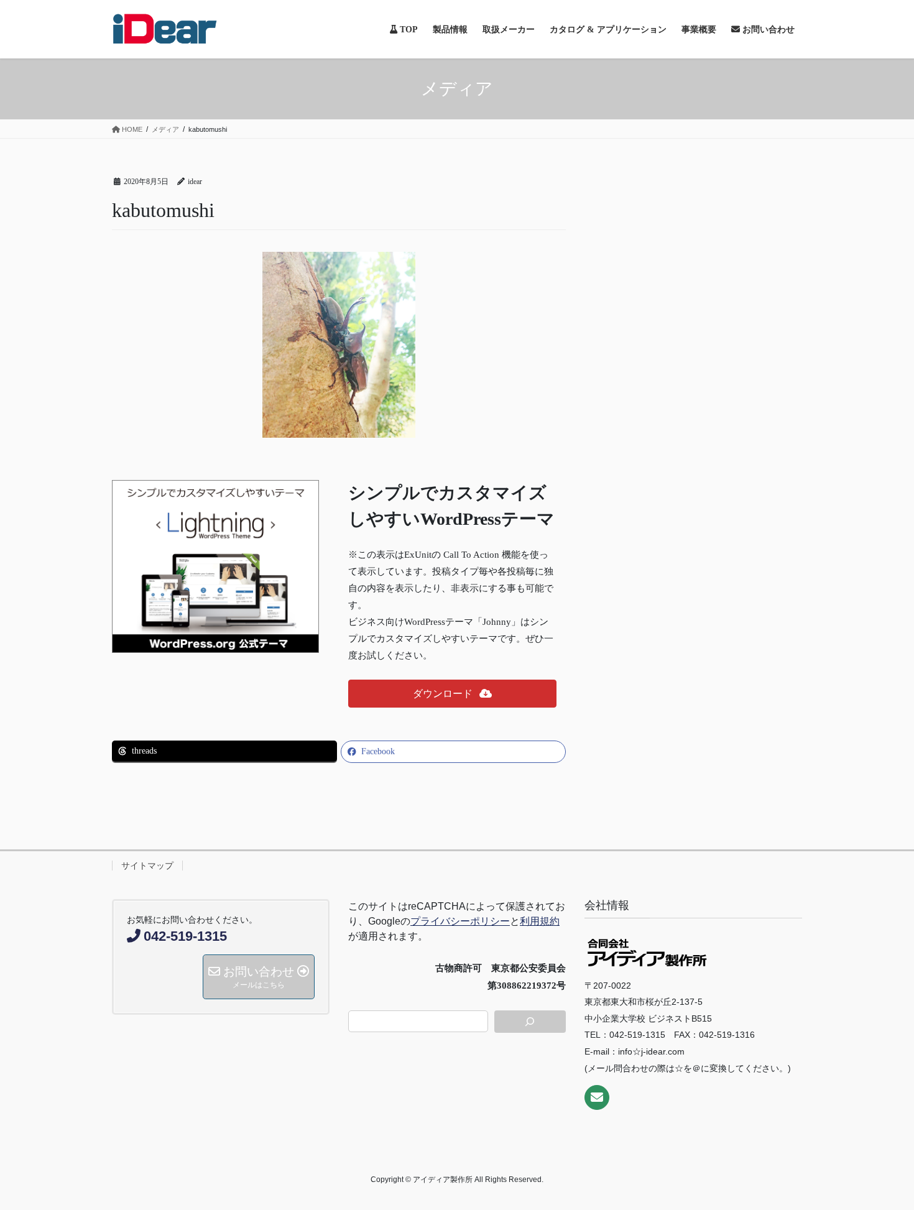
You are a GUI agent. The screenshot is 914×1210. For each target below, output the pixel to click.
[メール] (596, 1097)
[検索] (530, 1021)
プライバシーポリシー (460, 921)
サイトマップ (147, 866)
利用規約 (540, 921)
